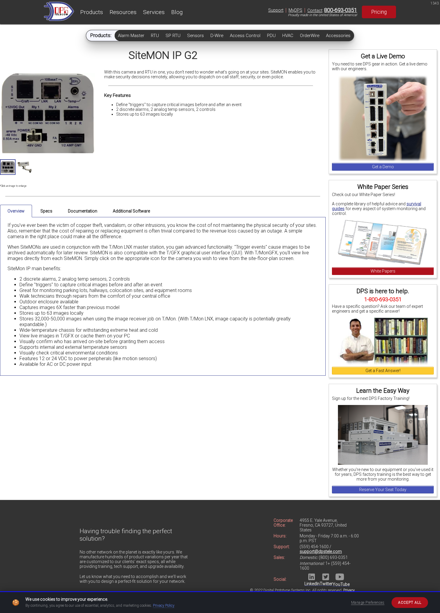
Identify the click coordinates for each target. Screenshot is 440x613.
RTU (155, 35)
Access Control (245, 35)
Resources (123, 12)
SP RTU (173, 35)
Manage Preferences (368, 602)
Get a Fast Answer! (382, 370)
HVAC (287, 35)
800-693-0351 (340, 10)
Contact (314, 10)
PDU (271, 35)
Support (275, 10)
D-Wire (216, 35)
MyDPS (295, 10)
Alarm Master (131, 35)
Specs (46, 211)
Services (154, 12)
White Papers (383, 271)
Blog (177, 12)
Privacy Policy (164, 605)
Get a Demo (383, 166)
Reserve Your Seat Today (382, 489)
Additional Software (131, 211)
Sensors (195, 35)
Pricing (379, 12)
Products (91, 12)
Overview (16, 211)
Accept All (409, 602)
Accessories (338, 35)
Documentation (82, 211)
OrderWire (309, 35)
